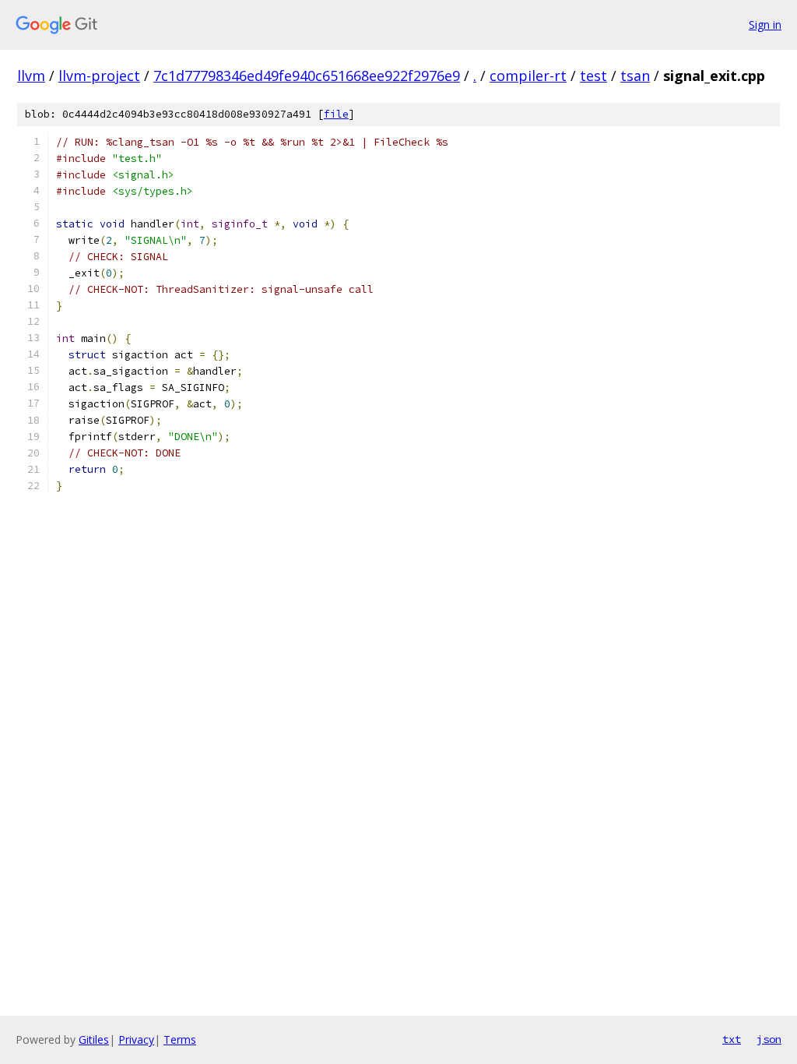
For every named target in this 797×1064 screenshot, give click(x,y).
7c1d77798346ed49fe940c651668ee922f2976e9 (306, 75)
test (593, 75)
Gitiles (94, 1039)
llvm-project (99, 75)
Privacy (136, 1039)
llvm (31, 75)
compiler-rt (528, 75)
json (769, 1039)
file (336, 114)
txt (731, 1039)
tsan (635, 75)
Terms (179, 1039)
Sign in (765, 24)
